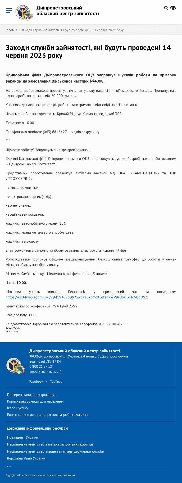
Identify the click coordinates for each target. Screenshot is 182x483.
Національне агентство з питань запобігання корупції (50, 444)
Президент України (22, 437)
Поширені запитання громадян (31, 394)
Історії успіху (17, 407)
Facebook (36, 381)
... (9, 464)
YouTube (56, 381)
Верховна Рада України (26, 458)
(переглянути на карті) (45, 371)
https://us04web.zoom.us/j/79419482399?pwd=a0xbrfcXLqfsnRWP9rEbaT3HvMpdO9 (75, 297)
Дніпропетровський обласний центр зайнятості (67, 10)
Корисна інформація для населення (35, 401)
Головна (11, 30)
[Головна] (25, 13)
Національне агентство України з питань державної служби (55, 451)
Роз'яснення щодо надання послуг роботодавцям (47, 414)
